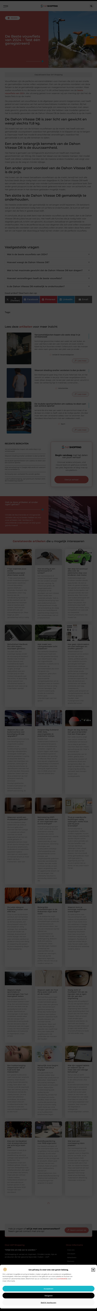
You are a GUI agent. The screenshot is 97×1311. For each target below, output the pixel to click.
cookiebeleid (62, 1279)
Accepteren (48, 1289)
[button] (93, 1270)
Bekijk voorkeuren (48, 1303)
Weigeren (48, 1296)
